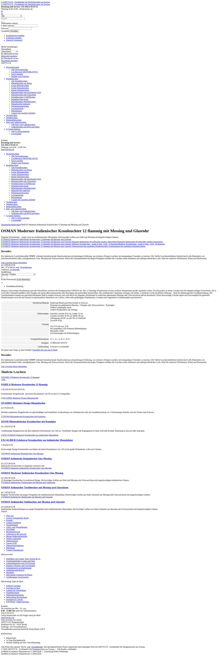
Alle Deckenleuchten (19, 70)
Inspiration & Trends (14, 599)
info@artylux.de (7, 149)
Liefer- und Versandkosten (16, 527)
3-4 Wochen (14, 270)
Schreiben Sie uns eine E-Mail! (44, 350)
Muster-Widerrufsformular (16, 536)
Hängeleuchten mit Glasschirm (23, 95)
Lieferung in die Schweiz (16, 534)
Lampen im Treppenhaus (16, 590)
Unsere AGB (11, 543)
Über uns (9, 516)
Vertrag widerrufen (13, 539)
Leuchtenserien (17, 108)
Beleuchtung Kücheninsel (16, 597)
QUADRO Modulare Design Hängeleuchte (23, 403)
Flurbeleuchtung (12, 593)
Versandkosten (26, 267)
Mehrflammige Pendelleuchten (23, 102)
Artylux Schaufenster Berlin (17, 518)
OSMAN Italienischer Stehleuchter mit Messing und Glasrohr (33, 502)
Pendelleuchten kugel (19, 99)
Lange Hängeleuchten (20, 86)
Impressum (10, 548)
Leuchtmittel (16, 134)
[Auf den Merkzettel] (2, 282)
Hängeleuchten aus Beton (21, 83)
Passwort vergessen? (14, 40)
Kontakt (9, 520)
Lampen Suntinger (13, 523)
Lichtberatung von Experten (17, 577)
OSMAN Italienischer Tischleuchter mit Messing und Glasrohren (34, 487)
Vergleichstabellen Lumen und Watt (20, 561)
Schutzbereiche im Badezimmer (19, 568)
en (2, 13)
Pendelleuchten (12, 79)
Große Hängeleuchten (20, 88)
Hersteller (10, 572)
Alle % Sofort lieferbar (20, 131)
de (2, 11)
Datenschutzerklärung (15, 545)
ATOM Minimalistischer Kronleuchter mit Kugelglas (28, 421)
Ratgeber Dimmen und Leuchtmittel (20, 566)
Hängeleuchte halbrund (20, 104)
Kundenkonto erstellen (15, 36)
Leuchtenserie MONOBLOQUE (24, 72)
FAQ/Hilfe (10, 529)
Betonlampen (16, 111)
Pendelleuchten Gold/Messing (23, 97)
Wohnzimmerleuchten (20, 106)
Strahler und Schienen (20, 76)
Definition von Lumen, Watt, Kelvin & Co (23, 559)
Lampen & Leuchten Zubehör (23, 113)
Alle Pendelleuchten (19, 81)
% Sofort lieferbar (13, 129)
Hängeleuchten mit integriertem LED (26, 92)
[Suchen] (2, 21)
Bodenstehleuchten (13, 120)
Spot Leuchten (17, 74)
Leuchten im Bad (13, 588)
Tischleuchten (11, 115)
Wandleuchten (12, 118)
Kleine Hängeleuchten (20, 90)
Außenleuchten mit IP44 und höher (25, 127)
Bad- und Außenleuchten (16, 122)
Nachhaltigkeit (12, 525)
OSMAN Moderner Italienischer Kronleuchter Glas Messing (32, 473)
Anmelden (14, 31)
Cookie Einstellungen (14, 550)
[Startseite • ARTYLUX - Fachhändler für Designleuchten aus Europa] (25, 2)
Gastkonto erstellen (14, 38)
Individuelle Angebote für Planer (19, 575)
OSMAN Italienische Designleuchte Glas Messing (26, 458)
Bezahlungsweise (13, 532)
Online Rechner (22, 602)
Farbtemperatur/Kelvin (15, 570)
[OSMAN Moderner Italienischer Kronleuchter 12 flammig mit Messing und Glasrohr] (36, 239)
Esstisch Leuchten (13, 586)
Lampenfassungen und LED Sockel (20, 563)
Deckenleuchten (12, 67)
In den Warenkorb (23, 280)
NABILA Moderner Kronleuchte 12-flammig (24, 384)
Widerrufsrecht (12, 541)
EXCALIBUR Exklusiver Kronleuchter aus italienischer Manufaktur (37, 440)
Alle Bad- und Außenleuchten (23, 125)
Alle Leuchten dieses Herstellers (14, 263)
